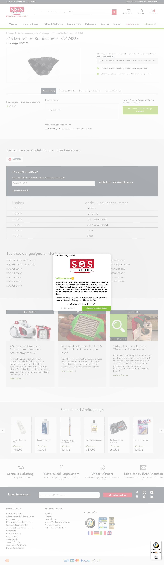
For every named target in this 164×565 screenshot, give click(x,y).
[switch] (156, 557)
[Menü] (160, 542)
